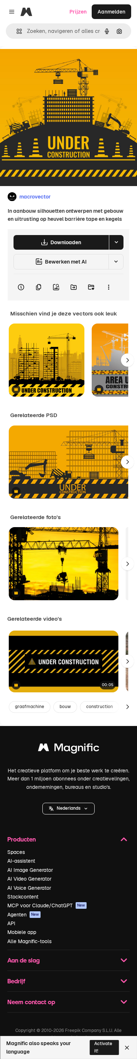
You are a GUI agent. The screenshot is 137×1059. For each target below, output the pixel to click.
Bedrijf (16, 981)
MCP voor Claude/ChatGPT (46, 905)
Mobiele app (21, 932)
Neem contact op (31, 1002)
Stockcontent (22, 896)
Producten (21, 839)
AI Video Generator (29, 878)
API (11, 923)
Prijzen (78, 11)
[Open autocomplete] (16, 31)
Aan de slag (23, 960)
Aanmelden (111, 11)
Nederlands (68, 808)
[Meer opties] (108, 287)
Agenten (23, 914)
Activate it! (103, 1047)
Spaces (16, 852)
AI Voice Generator (29, 888)
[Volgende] (127, 360)
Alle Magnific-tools (29, 941)
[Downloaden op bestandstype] (116, 242)
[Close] (127, 1047)
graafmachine (29, 707)
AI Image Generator (30, 870)
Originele (48, 62)
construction (99, 707)
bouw (65, 707)
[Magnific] (68, 749)
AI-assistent (21, 861)
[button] (68, 808)
